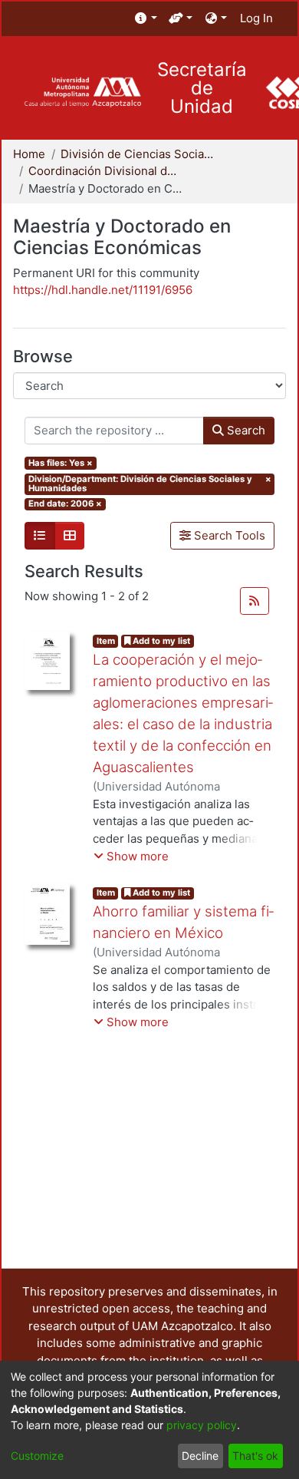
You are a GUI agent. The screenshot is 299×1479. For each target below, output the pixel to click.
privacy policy (201, 1424)
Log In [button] (257, 18)
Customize (37, 1455)
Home (29, 154)
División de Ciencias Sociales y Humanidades (137, 154)
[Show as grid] (69, 536)
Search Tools (228, 535)
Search (244, 430)
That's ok (255, 1455)
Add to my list (160, 641)
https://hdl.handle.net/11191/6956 (102, 289)
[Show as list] (40, 536)
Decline (200, 1455)
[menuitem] (146, 19)
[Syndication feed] (254, 601)
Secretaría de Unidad (202, 88)
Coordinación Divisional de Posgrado (105, 170)
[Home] (82, 92)
